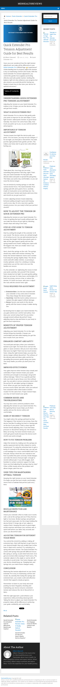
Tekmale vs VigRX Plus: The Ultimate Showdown (53, 36)
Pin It (5, 610)
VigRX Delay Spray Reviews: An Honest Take (53, 288)
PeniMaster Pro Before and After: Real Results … (49, 155)
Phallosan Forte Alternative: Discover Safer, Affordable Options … (53, 171)
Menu (3, 8)
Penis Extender (17, 16)
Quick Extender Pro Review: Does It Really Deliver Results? (20, 635)
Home (8, 16)
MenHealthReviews (30, 3)
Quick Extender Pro (30, 16)
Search (50, 21)
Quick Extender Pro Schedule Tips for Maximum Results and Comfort (8, 624)
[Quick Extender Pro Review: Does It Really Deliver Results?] (20, 624)
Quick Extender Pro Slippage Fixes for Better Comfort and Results (32, 623)
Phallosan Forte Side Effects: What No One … (53, 409)
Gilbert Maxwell (10, 57)
